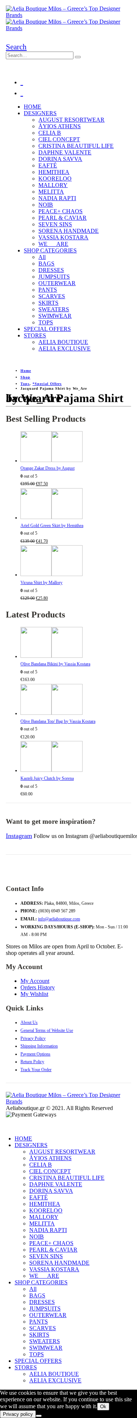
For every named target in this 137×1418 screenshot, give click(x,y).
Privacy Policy (33, 1038)
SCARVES (51, 296)
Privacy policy (18, 1414)
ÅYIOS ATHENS (59, 126)
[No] (39, 1416)
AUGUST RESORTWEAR (71, 120)
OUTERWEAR (57, 283)
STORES (35, 335)
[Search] (78, 57)
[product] (75, 448)
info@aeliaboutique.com (59, 918)
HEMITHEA (53, 172)
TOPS (45, 322)
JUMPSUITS (54, 277)
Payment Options (35, 1054)
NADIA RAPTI (57, 198)
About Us (29, 1022)
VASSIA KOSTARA (63, 237)
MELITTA (51, 192)
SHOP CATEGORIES (50, 250)
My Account (34, 981)
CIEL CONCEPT (59, 139)
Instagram (19, 835)
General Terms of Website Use (46, 1030)
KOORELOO (55, 178)
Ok (103, 1406)
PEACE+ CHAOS (60, 211)
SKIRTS (48, 303)
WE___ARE (53, 244)
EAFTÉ (47, 165)
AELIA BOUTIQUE (63, 342)
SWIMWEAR (55, 316)
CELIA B (49, 133)
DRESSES (51, 270)
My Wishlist (34, 994)
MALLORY (53, 185)
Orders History (37, 987)
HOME (32, 107)
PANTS (47, 290)
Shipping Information (39, 1046)
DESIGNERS (40, 113)
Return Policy (32, 1061)
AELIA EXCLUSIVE (64, 348)
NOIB (45, 205)
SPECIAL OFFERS (47, 329)
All (42, 257)
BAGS (46, 263)
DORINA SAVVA (60, 159)
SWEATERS (53, 309)
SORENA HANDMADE (68, 231)
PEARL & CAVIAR (62, 218)
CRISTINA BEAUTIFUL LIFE (76, 146)
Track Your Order (36, 1069)
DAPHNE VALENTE (64, 152)
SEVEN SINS (55, 224)
